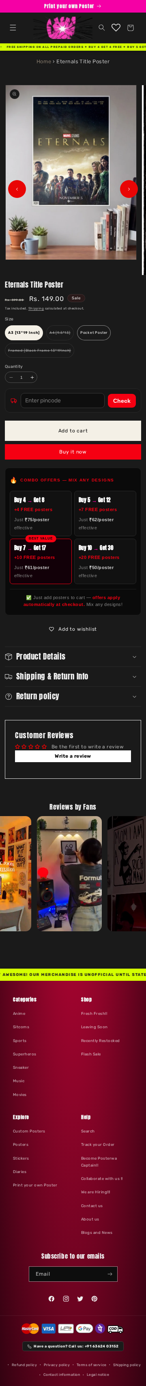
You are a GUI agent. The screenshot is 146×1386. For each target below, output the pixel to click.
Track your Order (98, 1144)
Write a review (73, 756)
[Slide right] (129, 189)
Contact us (92, 1205)
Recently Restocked (100, 1040)
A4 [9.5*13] (61, 335)
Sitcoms (21, 1027)
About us (90, 1219)
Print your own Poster (35, 1185)
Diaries (19, 1171)
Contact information (61, 1375)
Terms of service (92, 1365)
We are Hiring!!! (95, 1192)
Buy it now (73, 452)
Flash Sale (91, 1054)
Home (44, 61)
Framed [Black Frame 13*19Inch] (41, 353)
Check (122, 401)
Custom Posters (29, 1131)
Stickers (21, 1158)
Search (88, 1131)
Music (18, 1081)
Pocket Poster (93, 333)
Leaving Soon (94, 1027)
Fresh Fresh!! (94, 1013)
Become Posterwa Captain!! (99, 1161)
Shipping (36, 308)
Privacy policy (57, 1365)
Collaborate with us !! (102, 1178)
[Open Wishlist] (116, 28)
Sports (20, 1040)
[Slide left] (17, 189)
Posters (20, 1144)
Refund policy (24, 1365)
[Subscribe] (110, 1274)
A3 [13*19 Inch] (24, 333)
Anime (19, 1013)
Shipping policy (127, 1365)
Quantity (14, 366)
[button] (13, 28)
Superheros (24, 1054)
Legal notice (98, 1375)
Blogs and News (97, 1232)
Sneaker (21, 1067)
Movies (20, 1094)
